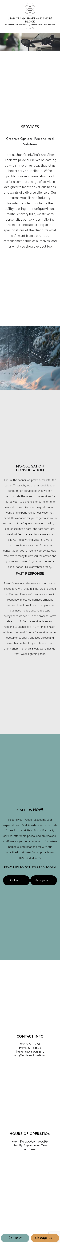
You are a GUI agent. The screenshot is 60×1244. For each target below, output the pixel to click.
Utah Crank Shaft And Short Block (30, 20)
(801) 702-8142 (34, 1052)
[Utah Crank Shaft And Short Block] (30, 9)
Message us (44, 1238)
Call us (13, 1238)
